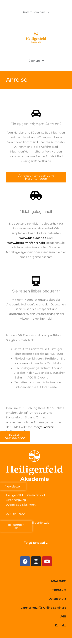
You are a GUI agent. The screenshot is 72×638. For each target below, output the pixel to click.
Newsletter (58, 581)
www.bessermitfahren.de (26, 243)
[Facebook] (25, 561)
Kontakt (60, 625)
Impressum (58, 589)
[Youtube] (47, 561)
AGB (63, 616)
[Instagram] (36, 561)
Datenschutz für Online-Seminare (43, 607)
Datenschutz (57, 598)
